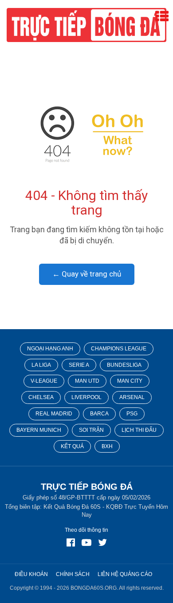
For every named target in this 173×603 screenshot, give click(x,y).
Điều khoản (31, 574)
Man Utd (87, 381)
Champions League (118, 349)
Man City (129, 381)
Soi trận (91, 430)
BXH (107, 446)
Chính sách (73, 574)
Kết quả (72, 446)
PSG (132, 414)
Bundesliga (124, 365)
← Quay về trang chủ (86, 273)
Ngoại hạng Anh (50, 349)
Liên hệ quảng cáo (125, 574)
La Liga (41, 365)
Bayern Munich (38, 430)
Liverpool (86, 397)
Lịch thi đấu (139, 430)
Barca (99, 414)
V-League (44, 381)
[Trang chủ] (87, 134)
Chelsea (41, 397)
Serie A (79, 365)
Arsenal (132, 397)
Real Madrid (53, 414)
